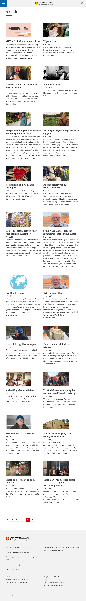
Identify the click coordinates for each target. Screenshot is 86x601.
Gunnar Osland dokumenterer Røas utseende (22, 86)
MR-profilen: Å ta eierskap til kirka (21, 435)
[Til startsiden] (18, 538)
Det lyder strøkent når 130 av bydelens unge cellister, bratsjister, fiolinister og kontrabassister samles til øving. (22, 399)
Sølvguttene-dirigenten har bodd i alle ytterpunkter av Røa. (23, 132)
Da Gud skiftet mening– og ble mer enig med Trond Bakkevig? (60, 392)
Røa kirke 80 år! (52, 84)
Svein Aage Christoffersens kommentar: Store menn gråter (59, 232)
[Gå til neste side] (37, 520)
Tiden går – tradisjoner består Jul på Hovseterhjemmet (60, 482)
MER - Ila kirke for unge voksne (23, 41)
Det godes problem (53, 292)
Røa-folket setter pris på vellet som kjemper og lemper (21, 232)
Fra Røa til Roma (15, 292)
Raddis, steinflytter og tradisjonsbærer (55, 186)
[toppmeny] (3, 3)
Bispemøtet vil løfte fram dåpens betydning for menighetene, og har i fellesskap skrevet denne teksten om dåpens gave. (58, 51)
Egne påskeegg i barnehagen (21, 344)
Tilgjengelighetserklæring (52, 585)
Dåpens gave (49, 41)
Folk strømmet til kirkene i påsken (57, 345)
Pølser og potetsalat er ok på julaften (21, 481)
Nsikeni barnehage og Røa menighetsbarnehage (57, 435)
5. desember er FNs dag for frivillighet (20, 186)
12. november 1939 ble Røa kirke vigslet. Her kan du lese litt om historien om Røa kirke (60, 93)
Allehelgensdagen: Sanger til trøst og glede (61, 132)
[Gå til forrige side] (8, 520)
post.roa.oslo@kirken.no (18, 565)
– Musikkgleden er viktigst (20, 390)
